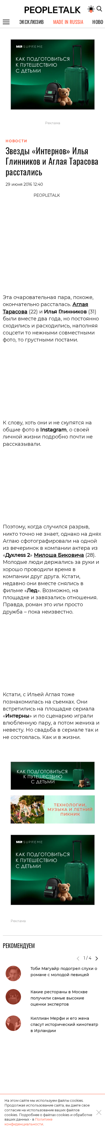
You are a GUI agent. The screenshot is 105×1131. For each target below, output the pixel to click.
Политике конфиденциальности (28, 1121)
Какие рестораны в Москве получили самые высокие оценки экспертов (59, 998)
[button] (96, 958)
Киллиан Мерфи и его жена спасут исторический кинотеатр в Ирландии (64, 1024)
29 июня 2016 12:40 (24, 184)
